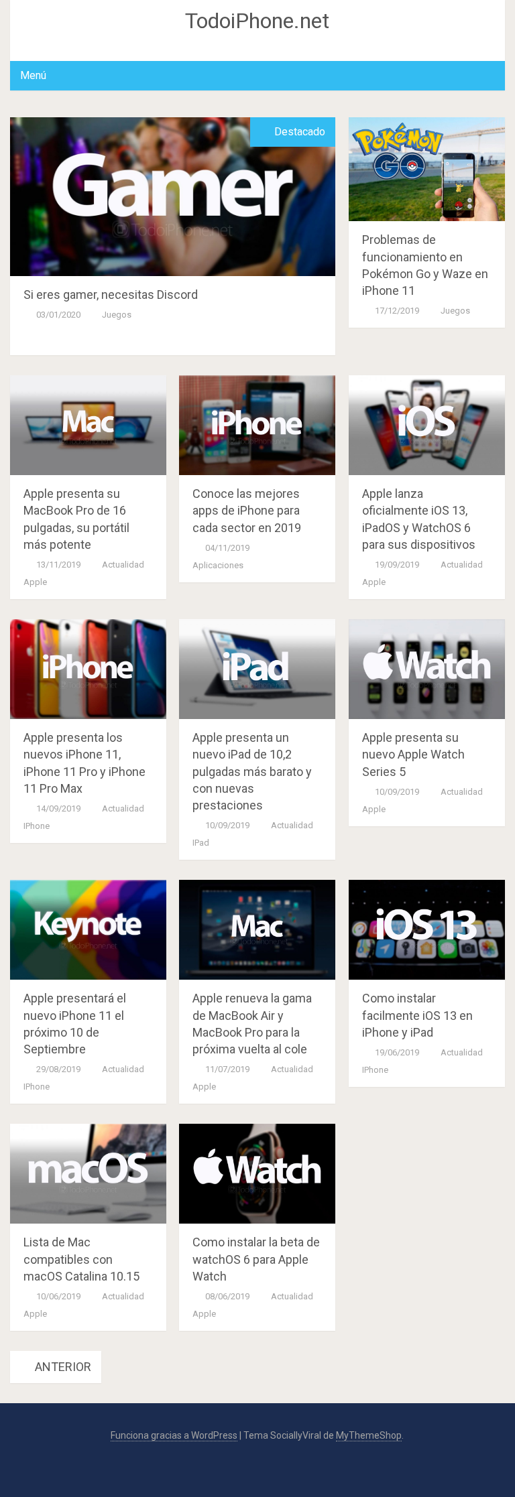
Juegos (116, 315)
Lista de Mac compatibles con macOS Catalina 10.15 (81, 1259)
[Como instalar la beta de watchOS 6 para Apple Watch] (257, 1174)
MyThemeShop (369, 1435)
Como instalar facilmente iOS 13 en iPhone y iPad (417, 1015)
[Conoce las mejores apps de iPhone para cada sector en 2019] (257, 425)
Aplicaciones (217, 565)
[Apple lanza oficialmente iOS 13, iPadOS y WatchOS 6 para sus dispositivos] (427, 425)
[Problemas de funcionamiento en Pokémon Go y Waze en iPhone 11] (427, 169)
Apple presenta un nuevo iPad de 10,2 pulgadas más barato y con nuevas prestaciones (252, 771)
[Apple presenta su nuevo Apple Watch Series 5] (427, 669)
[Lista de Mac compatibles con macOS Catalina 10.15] (88, 1174)
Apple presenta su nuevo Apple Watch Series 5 (413, 754)
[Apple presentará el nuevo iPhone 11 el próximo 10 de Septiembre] (88, 930)
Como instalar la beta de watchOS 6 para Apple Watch (256, 1259)
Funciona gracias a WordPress (174, 1435)
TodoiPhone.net (257, 20)
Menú (33, 75)
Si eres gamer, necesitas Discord (110, 294)
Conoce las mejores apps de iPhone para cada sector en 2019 (246, 510)
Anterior (61, 1367)
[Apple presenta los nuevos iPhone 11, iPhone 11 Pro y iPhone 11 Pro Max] (88, 669)
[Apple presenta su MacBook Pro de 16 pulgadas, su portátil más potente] (88, 425)
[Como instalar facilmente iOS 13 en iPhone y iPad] (427, 930)
